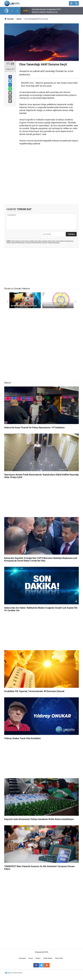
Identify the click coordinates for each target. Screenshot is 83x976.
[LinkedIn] (10, 85)
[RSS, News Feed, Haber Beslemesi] (47, 965)
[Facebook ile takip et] (36, 965)
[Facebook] (10, 77)
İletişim (38, 958)
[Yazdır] (10, 97)
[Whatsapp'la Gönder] (10, 89)
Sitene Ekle (59, 958)
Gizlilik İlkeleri (47, 958)
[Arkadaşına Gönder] (10, 93)
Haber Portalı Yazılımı (15, 973)
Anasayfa (22, 958)
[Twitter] (10, 81)
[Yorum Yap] (10, 101)
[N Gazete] (11, 3)
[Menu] (71, 3)
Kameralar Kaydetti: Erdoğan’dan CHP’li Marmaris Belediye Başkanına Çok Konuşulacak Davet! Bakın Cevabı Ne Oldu (46, 10)
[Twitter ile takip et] (41, 965)
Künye (31, 958)
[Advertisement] (41, 186)
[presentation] (12, 10)
